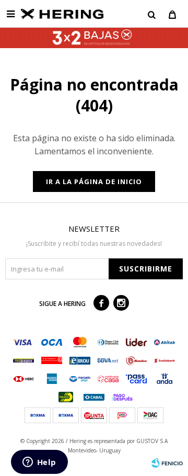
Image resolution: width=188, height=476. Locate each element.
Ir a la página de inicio (94, 181)
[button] (151, 14)
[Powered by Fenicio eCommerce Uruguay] (167, 463)
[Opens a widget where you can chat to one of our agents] (39, 463)
